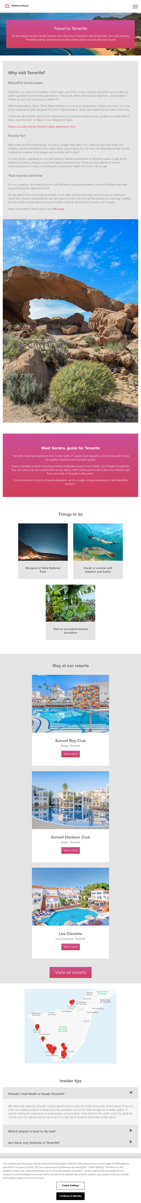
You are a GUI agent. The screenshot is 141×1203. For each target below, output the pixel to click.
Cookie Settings (70, 1185)
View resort (71, 754)
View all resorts (70, 972)
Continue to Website (70, 1196)
